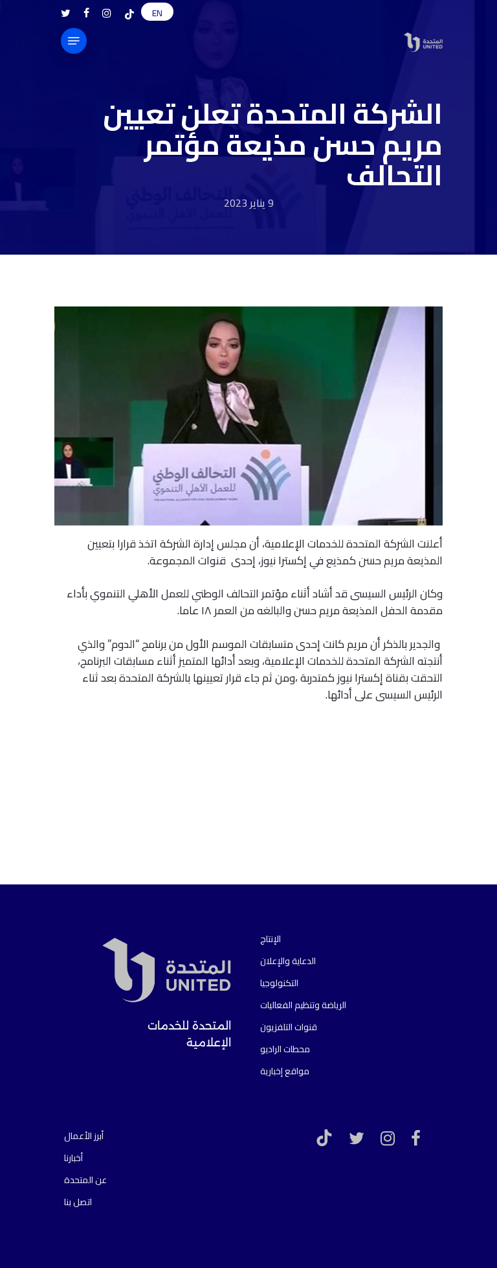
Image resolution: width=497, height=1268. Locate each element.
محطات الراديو (285, 1049)
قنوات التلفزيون (288, 1027)
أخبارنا (73, 1157)
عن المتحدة (85, 1179)
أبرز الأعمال (84, 1135)
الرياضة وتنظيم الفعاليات (303, 1005)
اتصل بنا (78, 1201)
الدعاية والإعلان (288, 960)
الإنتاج (270, 938)
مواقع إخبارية (284, 1071)
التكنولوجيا (279, 982)
